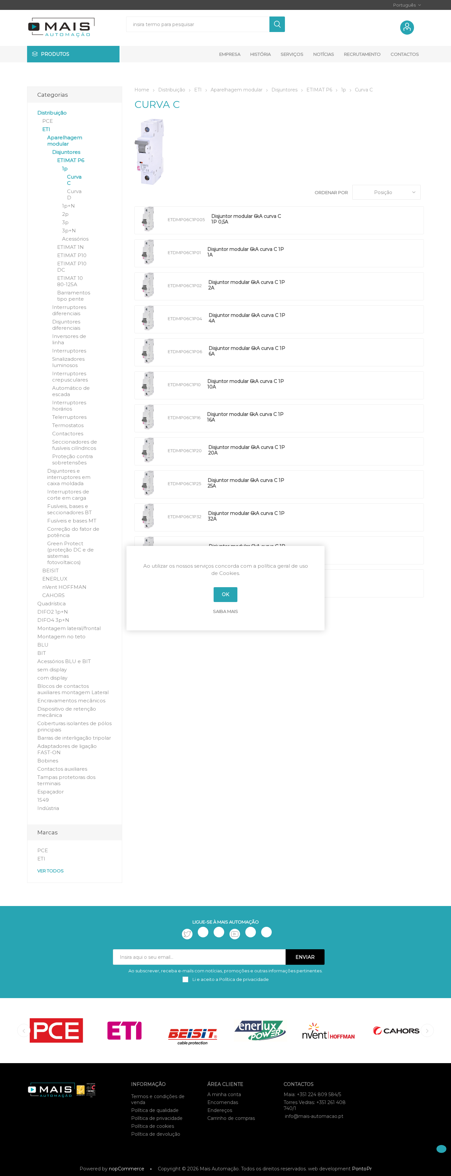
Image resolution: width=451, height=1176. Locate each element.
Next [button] (427, 1030)
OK (225, 594)
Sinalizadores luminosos (68, 362)
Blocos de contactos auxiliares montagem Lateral (73, 689)
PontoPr (362, 1169)
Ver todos (50, 870)
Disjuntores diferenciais (66, 325)
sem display (52, 669)
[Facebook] (203, 932)
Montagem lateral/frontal (69, 628)
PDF (298, 220)
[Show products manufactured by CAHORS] (396, 1030)
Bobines (47, 760)
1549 (43, 800)
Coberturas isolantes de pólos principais (74, 726)
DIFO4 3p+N (53, 620)
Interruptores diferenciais (69, 310)
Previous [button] (23, 1030)
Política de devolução (155, 1134)
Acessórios (75, 239)
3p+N (69, 230)
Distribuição (52, 113)
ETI (46, 129)
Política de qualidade (155, 1110)
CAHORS (53, 595)
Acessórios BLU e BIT (64, 661)
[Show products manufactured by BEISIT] (192, 1030)
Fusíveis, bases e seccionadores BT (69, 509)
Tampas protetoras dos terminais (66, 780)
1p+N (68, 206)
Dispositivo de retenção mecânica (66, 712)
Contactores (67, 433)
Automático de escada (71, 391)
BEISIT (50, 570)
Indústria (48, 808)
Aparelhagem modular (64, 140)
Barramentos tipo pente (73, 295)
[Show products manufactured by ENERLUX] (260, 1030)
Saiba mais (225, 611)
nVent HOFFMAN (64, 587)
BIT (41, 653)
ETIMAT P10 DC (72, 266)
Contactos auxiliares (62, 769)
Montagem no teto (61, 636)
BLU (43, 645)
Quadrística (51, 603)
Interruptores (69, 351)
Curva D (74, 194)
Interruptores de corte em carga (68, 494)
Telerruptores (69, 417)
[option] (56, 1030)
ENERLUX (54, 579)
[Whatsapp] (266, 932)
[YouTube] (234, 934)
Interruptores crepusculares (70, 376)
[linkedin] (250, 932)
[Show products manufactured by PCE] (56, 1030)
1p (65, 168)
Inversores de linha (69, 339)
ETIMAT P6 (70, 160)
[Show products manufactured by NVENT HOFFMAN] (328, 1030)
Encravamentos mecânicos (71, 700)
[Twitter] (187, 934)
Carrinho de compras (231, 1118)
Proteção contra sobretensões (72, 459)
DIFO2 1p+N (52, 612)
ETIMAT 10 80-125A (70, 281)
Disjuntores (66, 152)
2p (65, 214)
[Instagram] (219, 932)
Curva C (74, 180)
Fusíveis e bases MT (71, 521)
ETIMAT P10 (72, 255)
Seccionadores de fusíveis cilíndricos (74, 445)
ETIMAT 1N (70, 247)
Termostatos (68, 425)
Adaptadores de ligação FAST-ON (67, 749)
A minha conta (224, 1094)
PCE (47, 121)
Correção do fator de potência (73, 532)
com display (52, 678)
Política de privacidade (157, 1118)
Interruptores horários (69, 405)
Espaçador (50, 792)
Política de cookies (152, 1126)
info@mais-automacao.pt (314, 1116)
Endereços (219, 1110)
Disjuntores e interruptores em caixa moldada (68, 477)
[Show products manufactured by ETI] (124, 1030)
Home (141, 90)
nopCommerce (126, 1169)
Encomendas (222, 1102)
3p (65, 222)
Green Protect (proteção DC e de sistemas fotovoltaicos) (70, 552)
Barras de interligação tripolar (74, 738)
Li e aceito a (230, 979)
